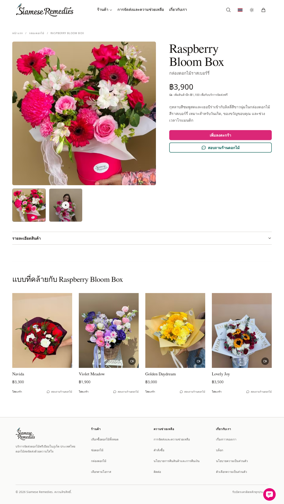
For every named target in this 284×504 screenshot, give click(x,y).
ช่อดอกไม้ (97, 450)
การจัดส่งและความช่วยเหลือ (140, 10)
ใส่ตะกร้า (17, 391)
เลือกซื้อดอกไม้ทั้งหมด (105, 439)
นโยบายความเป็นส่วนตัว (232, 461)
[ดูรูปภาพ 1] (29, 205)
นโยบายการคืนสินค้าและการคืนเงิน (177, 461)
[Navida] (42, 330)
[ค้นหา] (228, 10)
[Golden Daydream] (175, 330)
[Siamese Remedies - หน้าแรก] (56, 10)
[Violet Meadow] (109, 330)
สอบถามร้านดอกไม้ (224, 147)
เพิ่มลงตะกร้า (220, 135)
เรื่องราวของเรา (226, 439)
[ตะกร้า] (263, 10)
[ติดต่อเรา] (269, 494)
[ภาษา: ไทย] (240, 10)
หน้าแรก (18, 33)
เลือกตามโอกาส (101, 472)
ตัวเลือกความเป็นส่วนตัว (231, 472)
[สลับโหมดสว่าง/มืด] (252, 10)
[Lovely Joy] (242, 330)
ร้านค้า (102, 10)
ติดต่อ (157, 472)
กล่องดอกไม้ (37, 33)
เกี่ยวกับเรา (178, 10)
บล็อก (219, 450)
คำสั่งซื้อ (159, 450)
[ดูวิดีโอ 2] (66, 205)
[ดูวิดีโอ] (132, 361)
